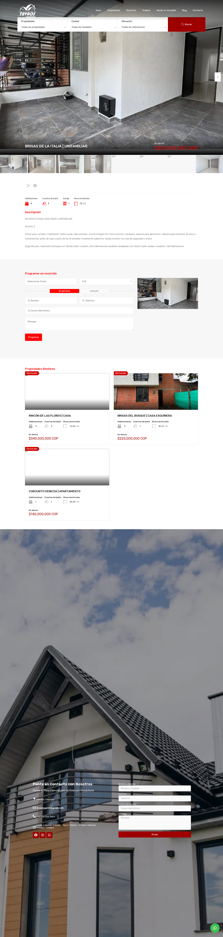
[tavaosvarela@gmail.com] (34, 807)
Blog (184, 10)
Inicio (98, 10)
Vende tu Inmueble (166, 10)
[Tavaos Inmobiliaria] (27, 16)
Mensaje (122, 814)
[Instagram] (43, 835)
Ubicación (127, 21)
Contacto (198, 10)
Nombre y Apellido (126, 784)
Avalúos (146, 10)
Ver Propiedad (67, 402)
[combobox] (42, 27)
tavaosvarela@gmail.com (50, 808)
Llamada (94, 291)
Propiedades (113, 10)
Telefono (122, 794)
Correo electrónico (127, 804)
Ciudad (75, 21)
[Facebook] (36, 835)
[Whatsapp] (49, 835)
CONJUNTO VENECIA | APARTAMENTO (54, 491)
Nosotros (131, 10)
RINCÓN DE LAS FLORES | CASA (50, 415)
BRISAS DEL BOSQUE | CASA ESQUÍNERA (145, 415)
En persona (64, 291)
